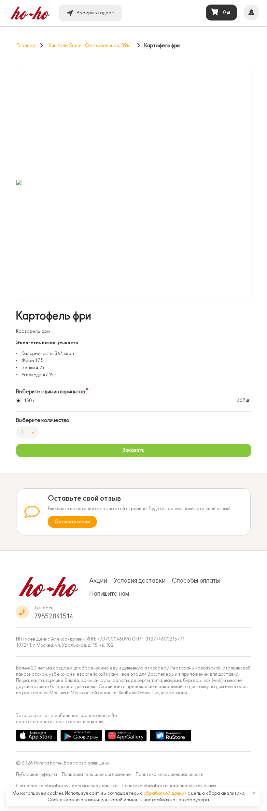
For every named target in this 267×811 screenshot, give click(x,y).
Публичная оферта (36, 774)
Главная (26, 45)
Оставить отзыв (72, 521)
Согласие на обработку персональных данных (66, 785)
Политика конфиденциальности (170, 774)
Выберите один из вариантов (50, 392)
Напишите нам (109, 593)
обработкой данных (166, 793)
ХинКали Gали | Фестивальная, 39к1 (90, 45)
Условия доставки (139, 580)
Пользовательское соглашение (96, 774)
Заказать (133, 450)
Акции (98, 580)
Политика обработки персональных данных (169, 785)
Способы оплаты (196, 580)
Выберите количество (42, 420)
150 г (29, 400)
